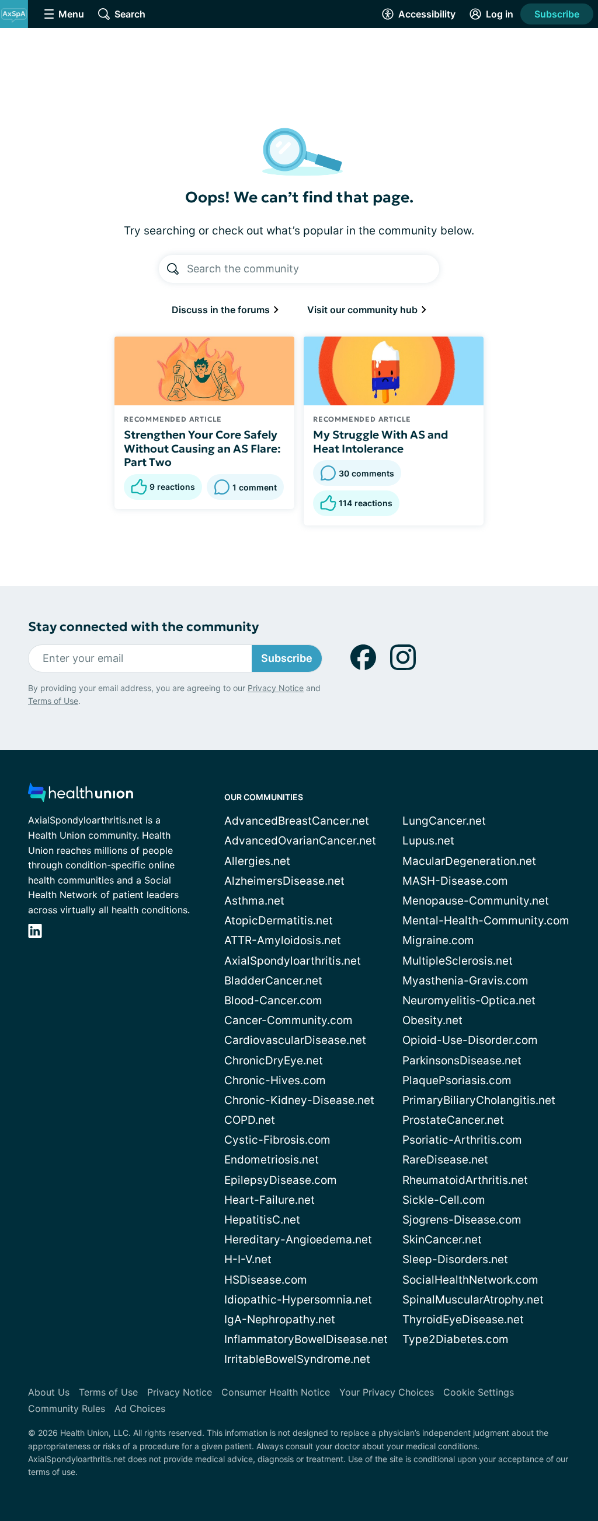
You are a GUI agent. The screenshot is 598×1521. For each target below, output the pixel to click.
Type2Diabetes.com (455, 1339)
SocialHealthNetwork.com (470, 1280)
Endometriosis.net (271, 1159)
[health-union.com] (80, 796)
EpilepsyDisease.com (280, 1180)
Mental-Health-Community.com (485, 920)
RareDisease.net (445, 1159)
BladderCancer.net (273, 980)
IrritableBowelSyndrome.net (297, 1359)
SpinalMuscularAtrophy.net (473, 1299)
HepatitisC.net (262, 1219)
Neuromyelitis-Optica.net (469, 1000)
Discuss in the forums (222, 310)
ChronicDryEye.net (273, 1060)
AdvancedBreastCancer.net (296, 821)
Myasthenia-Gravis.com (465, 980)
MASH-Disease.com (455, 881)
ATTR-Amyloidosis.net (282, 940)
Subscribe (556, 14)
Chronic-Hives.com (275, 1080)
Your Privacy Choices (386, 1392)
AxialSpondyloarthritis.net (292, 961)
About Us (48, 1392)
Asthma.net (254, 900)
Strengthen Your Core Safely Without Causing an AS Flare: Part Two (202, 448)
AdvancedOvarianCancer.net (300, 840)
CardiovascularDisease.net (295, 1040)
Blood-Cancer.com (273, 1000)
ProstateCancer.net (453, 1120)
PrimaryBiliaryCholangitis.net (478, 1100)
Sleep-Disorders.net (455, 1259)
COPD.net (249, 1120)
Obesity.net (432, 1020)
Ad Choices (139, 1408)
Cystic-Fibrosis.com (277, 1140)
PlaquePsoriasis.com (457, 1080)
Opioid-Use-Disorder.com (470, 1040)
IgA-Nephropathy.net (279, 1319)
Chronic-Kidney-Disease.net (299, 1100)
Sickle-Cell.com (443, 1200)
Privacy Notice (276, 688)
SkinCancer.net (442, 1239)
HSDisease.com (265, 1280)
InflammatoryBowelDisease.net (306, 1339)
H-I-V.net (248, 1259)
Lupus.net (428, 840)
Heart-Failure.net (269, 1200)
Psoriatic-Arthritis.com (462, 1140)
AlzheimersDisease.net (284, 881)
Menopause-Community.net (475, 900)
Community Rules (66, 1408)
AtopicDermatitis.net (278, 920)
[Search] (173, 269)
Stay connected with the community (143, 627)
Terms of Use (53, 701)
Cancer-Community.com (288, 1020)
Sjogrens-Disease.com (461, 1219)
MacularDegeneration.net (469, 861)
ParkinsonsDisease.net (461, 1060)
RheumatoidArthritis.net (465, 1180)
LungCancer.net (444, 821)
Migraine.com (438, 940)
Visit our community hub (363, 310)
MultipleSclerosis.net (457, 961)
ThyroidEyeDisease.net (463, 1319)
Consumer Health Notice (275, 1392)
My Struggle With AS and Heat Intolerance (380, 441)
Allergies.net (257, 861)
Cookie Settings (478, 1392)
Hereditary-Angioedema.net (298, 1239)
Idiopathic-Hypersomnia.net (298, 1299)
